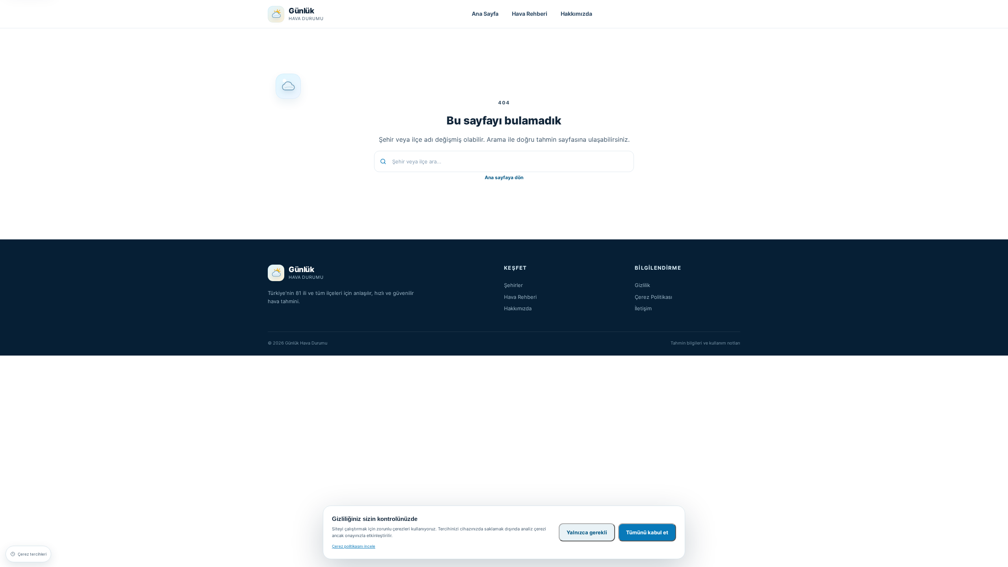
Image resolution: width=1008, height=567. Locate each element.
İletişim (643, 308)
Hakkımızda (576, 13)
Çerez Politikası (653, 297)
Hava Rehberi (529, 13)
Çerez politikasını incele (353, 546)
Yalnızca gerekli (587, 532)
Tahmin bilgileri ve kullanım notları (705, 343)
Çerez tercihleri (32, 554)
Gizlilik (642, 285)
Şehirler (513, 285)
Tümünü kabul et (647, 532)
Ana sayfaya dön (504, 177)
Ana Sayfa (485, 13)
